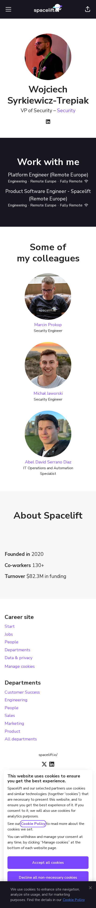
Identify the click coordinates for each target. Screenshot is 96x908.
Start (10, 626)
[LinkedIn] (48, 122)
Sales (10, 715)
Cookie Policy (33, 823)
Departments (17, 650)
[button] (87, 9)
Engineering (16, 700)
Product (12, 731)
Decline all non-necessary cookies (48, 877)
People (11, 642)
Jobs (9, 634)
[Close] (90, 888)
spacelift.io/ (48, 754)
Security (66, 110)
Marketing (14, 723)
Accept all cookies (48, 862)
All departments (21, 739)
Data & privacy (18, 658)
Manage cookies (20, 666)
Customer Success (22, 692)
